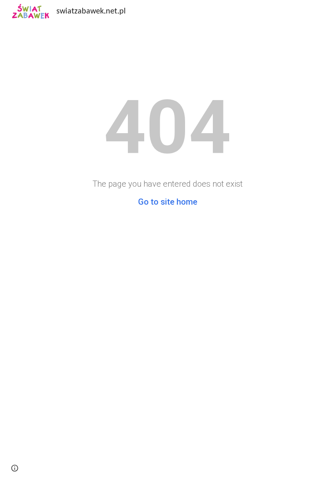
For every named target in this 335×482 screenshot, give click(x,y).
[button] (14, 468)
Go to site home (167, 202)
